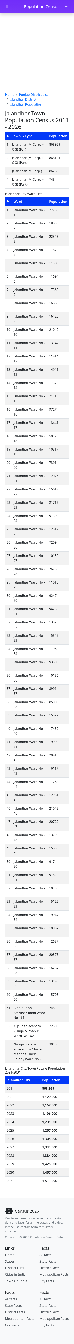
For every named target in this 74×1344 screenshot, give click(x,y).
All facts (45, 1255)
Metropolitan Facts (54, 1274)
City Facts (46, 1281)
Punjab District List (33, 94)
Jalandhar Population (25, 104)
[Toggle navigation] (66, 6)
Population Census (41, 6)
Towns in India (16, 1281)
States (10, 1261)
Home (9, 94)
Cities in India (15, 1274)
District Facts (49, 1268)
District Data (14, 1268)
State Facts (47, 1261)
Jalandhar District (22, 99)
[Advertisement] (37, 53)
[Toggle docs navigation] (7, 6)
